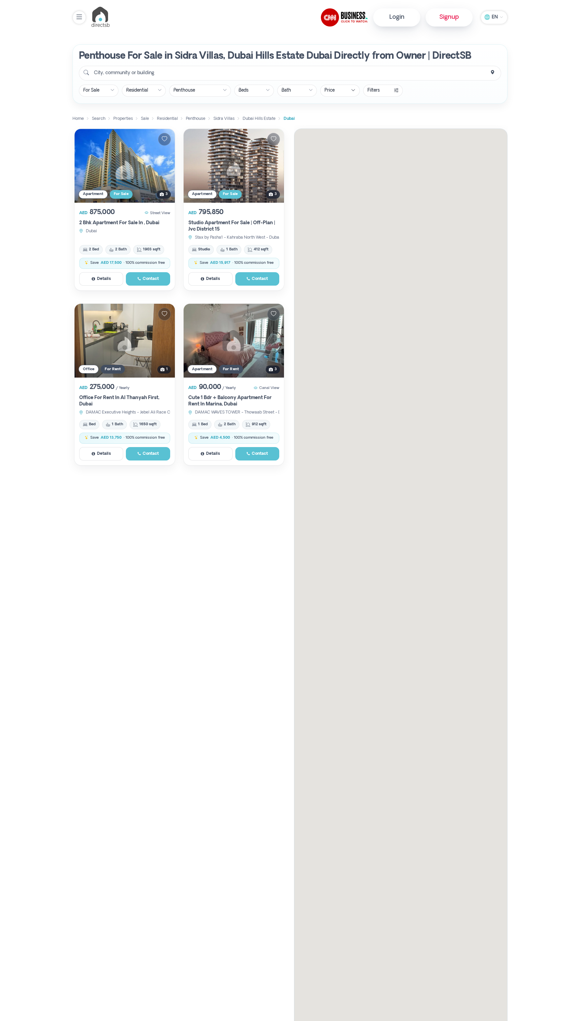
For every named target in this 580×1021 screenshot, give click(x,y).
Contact (151, 279)
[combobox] (290, 73)
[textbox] (123, 73)
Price (330, 90)
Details (104, 279)
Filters (374, 90)
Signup (449, 17)
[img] (125, 166)
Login (396, 17)
